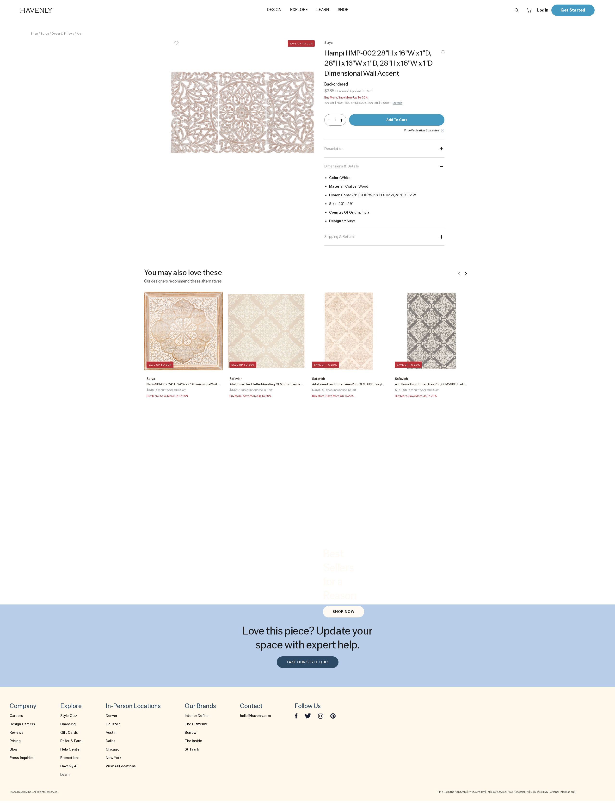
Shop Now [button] (343, 612)
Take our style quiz (307, 662)
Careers (16, 716)
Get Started (572, 9)
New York (113, 758)
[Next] (466, 273)
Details (398, 103)
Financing (68, 724)
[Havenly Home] (51, 10)
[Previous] (459, 273)
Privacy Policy (476, 792)
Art (79, 33)
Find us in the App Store (452, 792)
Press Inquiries (22, 758)
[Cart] (529, 10)
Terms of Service (496, 792)
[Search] (516, 10)
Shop (34, 33)
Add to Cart (396, 120)
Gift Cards (69, 732)
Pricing (15, 741)
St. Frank (192, 749)
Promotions (70, 758)
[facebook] (296, 716)
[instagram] (320, 716)
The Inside (193, 741)
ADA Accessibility (518, 792)
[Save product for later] (176, 46)
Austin (111, 732)
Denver (111, 716)
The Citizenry (196, 724)
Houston (113, 724)
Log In (542, 10)
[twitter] (308, 716)
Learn (65, 774)
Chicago (112, 749)
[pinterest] (333, 716)
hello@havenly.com (255, 716)
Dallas (111, 741)
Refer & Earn (70, 741)
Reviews (16, 732)
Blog (13, 749)
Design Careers (22, 724)
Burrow (191, 732)
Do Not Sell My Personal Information (552, 792)
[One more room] (341, 120)
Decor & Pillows (63, 33)
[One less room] (329, 120)
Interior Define (197, 716)
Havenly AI (68, 766)
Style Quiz (68, 716)
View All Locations (121, 766)
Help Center (70, 749)
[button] (243, 112)
